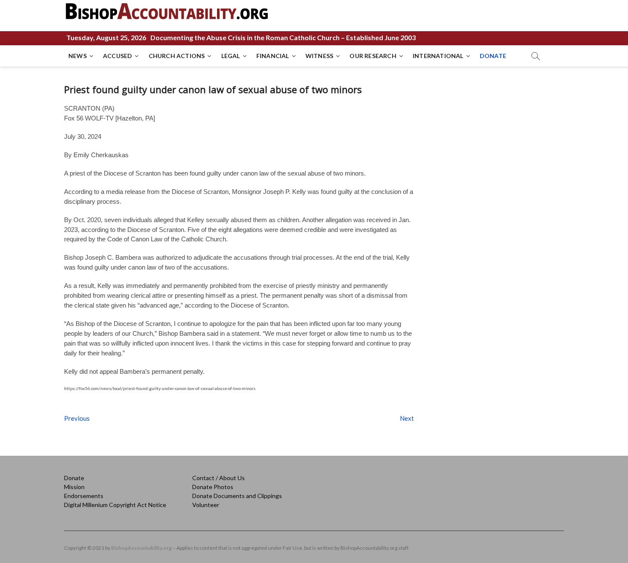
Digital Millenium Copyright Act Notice (115, 504)
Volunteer (205, 504)
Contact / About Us (218, 477)
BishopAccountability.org (141, 548)
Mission (74, 486)
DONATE (493, 55)
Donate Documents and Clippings (237, 495)
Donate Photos (212, 486)
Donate (74, 477)
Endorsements (83, 495)
